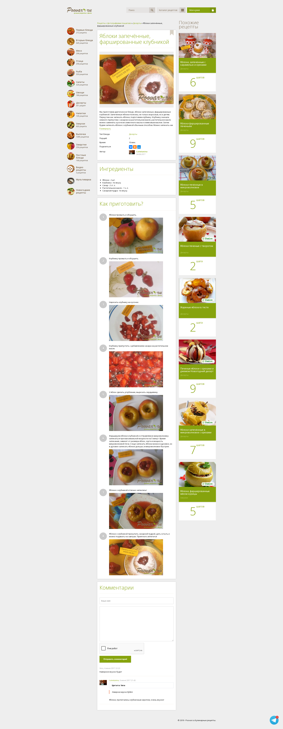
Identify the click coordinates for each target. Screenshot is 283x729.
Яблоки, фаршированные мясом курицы (195, 492)
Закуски (184, 497)
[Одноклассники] (135, 147)
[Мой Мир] (139, 147)
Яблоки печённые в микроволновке (191, 186)
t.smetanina (141, 151)
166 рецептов (82, 158)
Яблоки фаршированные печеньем (194, 124)
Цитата (171, 668)
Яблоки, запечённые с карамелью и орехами (193, 63)
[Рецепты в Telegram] (274, 720)
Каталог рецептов (168, 10)
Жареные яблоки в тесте (194, 307)
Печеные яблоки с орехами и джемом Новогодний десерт (197, 370)
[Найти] (152, 10)
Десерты (133, 134)
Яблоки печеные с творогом (196, 246)
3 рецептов (81, 170)
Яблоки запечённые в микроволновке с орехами (195, 431)
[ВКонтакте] (131, 147)
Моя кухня (194, 10)
